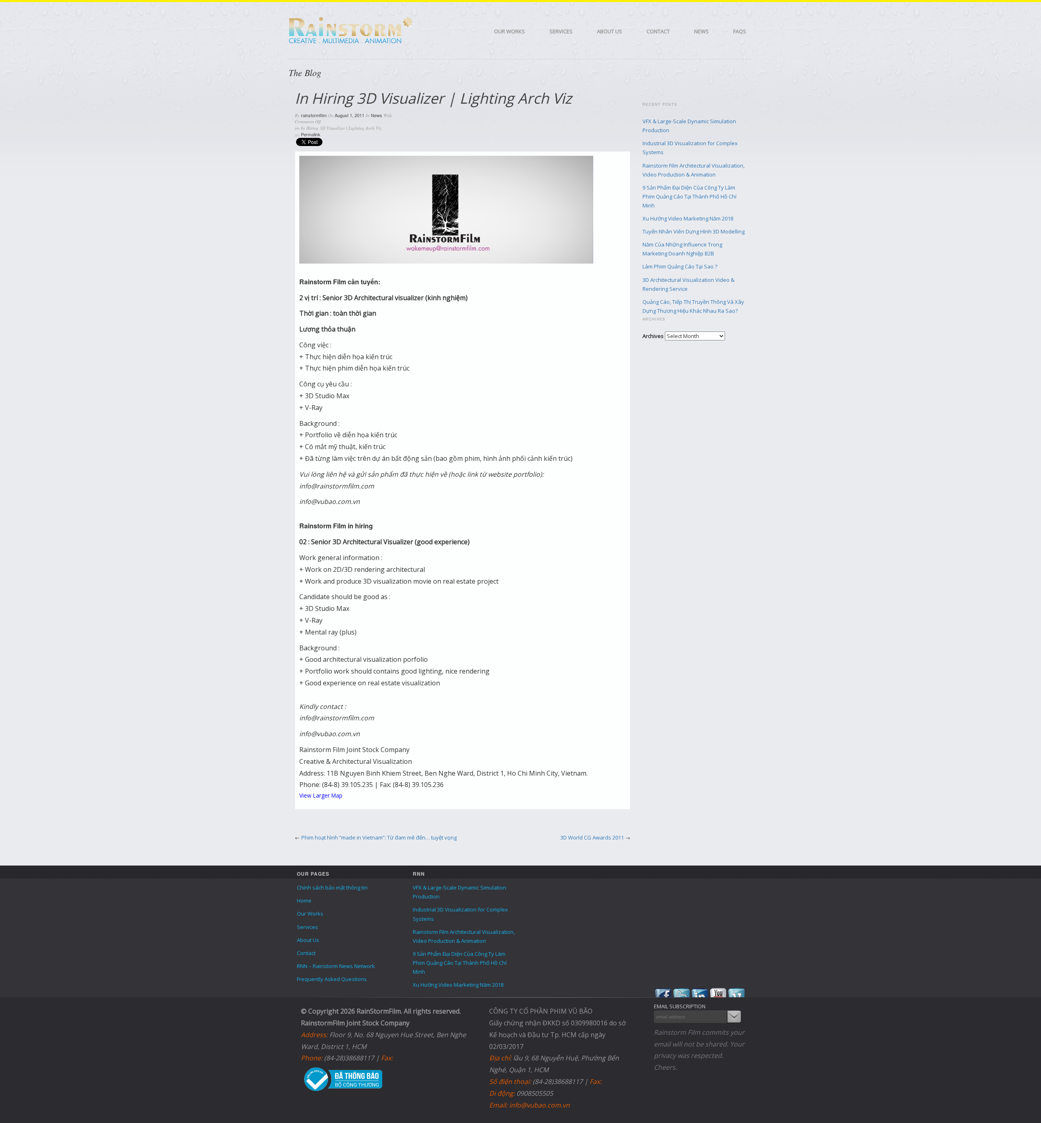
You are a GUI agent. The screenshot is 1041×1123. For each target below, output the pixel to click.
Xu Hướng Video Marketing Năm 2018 (687, 218)
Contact (658, 31)
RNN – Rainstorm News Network (336, 966)
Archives (653, 336)
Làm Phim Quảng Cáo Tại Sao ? (679, 266)
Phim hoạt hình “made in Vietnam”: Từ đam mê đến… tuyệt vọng (379, 837)
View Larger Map (320, 795)
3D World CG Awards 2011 (592, 837)
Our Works (509, 31)
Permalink (310, 134)
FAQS (739, 31)
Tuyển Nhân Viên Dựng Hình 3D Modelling (693, 231)
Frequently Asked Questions (332, 979)
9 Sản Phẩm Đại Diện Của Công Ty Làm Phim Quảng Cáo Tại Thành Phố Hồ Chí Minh (689, 196)
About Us (609, 31)
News (701, 31)
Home (304, 900)
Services (561, 31)
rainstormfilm (314, 115)
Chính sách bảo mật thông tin (332, 887)
